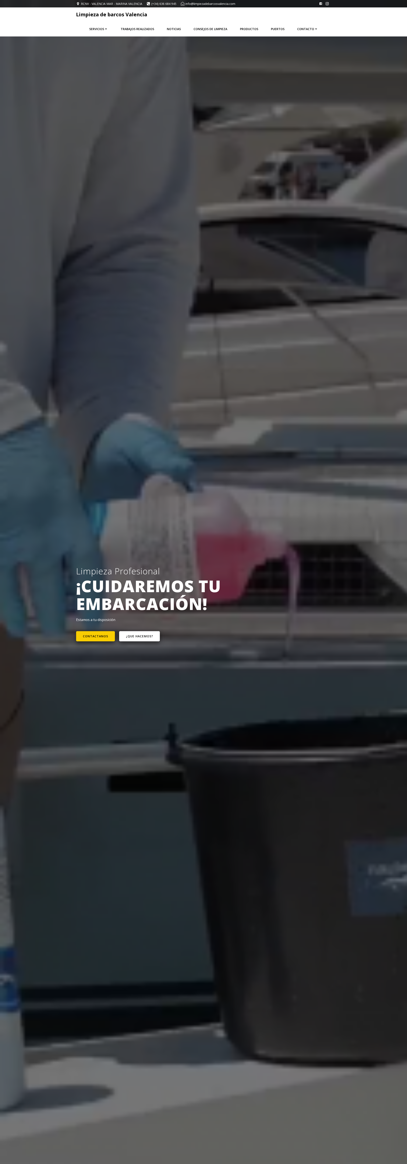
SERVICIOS (96, 29)
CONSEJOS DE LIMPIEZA (210, 29)
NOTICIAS (174, 29)
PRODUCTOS (249, 29)
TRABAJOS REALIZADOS (137, 29)
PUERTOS (277, 29)
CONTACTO (305, 29)
